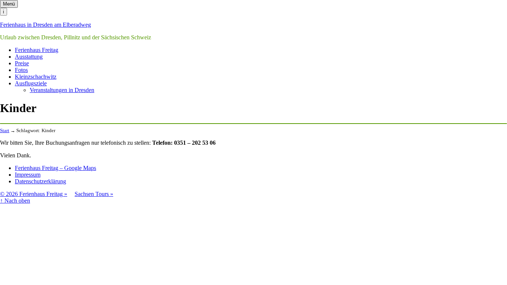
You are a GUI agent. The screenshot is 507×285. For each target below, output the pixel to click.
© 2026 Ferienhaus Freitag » (33, 194)
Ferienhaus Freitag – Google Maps (55, 168)
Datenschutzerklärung (40, 181)
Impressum (27, 174)
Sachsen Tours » (94, 194)
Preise (22, 63)
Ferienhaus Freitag (36, 50)
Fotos (21, 70)
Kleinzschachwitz (35, 76)
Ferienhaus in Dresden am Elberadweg (45, 25)
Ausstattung (29, 56)
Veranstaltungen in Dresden (62, 90)
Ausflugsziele (31, 83)
